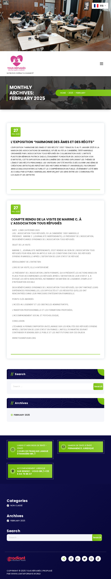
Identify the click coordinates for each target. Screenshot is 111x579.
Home (63, 92)
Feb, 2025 (16, 131)
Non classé (16, 505)
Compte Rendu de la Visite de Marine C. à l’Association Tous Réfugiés (46, 221)
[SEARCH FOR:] (55, 386)
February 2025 (22, 414)
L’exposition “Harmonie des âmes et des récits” (52, 142)
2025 (70, 92)
